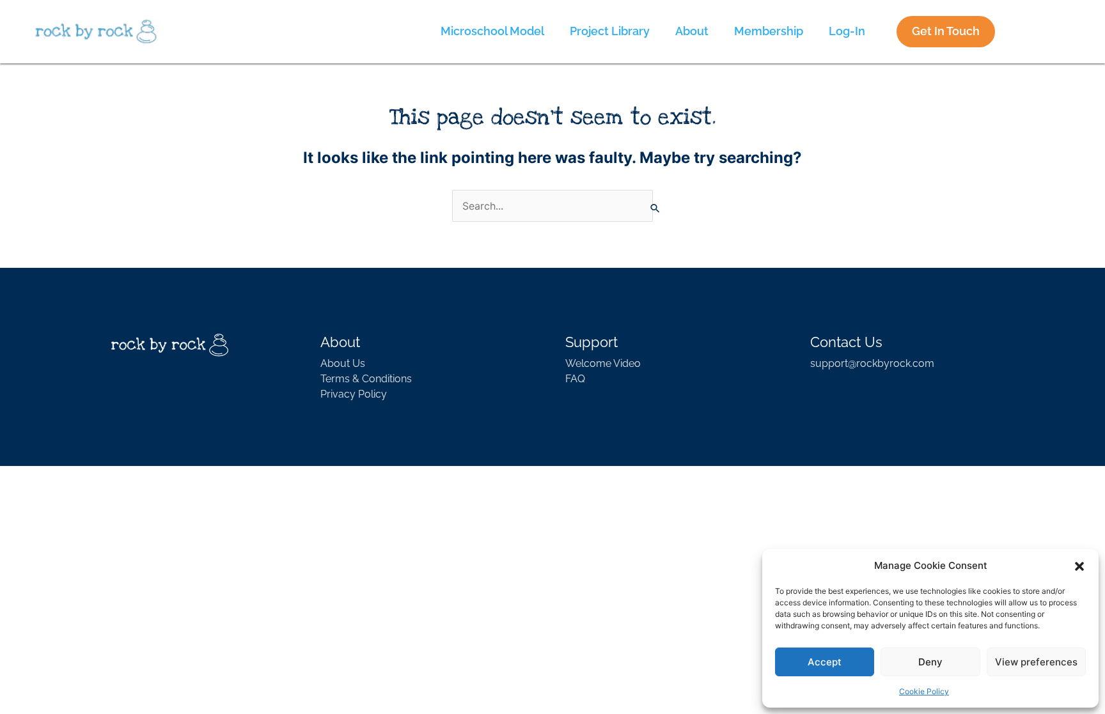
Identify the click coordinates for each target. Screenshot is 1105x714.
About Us (342, 363)
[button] (1079, 565)
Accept (825, 662)
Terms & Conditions (366, 379)
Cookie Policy (924, 691)
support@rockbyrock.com (872, 363)
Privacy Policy (353, 394)
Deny (930, 662)
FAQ (575, 379)
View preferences (1036, 662)
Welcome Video (603, 363)
